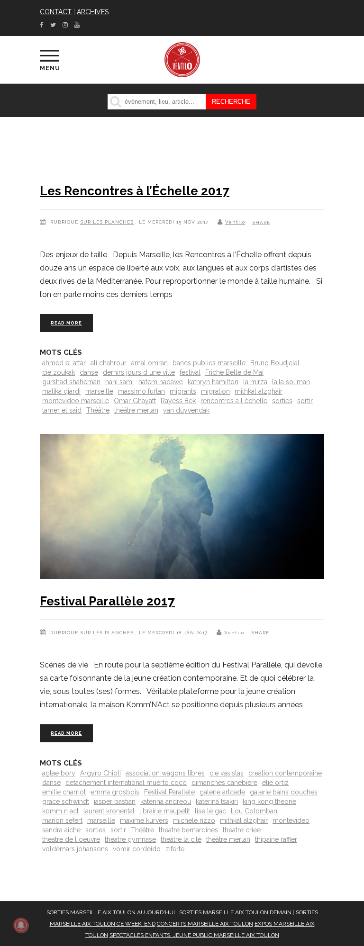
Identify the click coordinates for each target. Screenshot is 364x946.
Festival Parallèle (169, 792)
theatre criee (242, 830)
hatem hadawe (160, 382)
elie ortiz (275, 782)
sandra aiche (61, 830)
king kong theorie (269, 801)
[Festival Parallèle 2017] (182, 508)
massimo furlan (141, 391)
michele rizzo (194, 820)
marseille (99, 391)
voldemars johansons (75, 849)
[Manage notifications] (20, 925)
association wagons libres (165, 773)
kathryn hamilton (213, 382)
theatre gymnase (130, 839)
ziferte (174, 849)
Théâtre (97, 410)
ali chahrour (109, 363)
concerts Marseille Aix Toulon (205, 923)
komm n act (60, 811)
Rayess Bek (178, 401)
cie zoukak (58, 372)
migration (215, 391)
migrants (183, 391)
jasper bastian (115, 801)
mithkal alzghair (258, 391)
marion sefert (62, 820)
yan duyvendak (186, 410)
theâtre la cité (181, 839)
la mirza (255, 382)
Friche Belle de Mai (234, 372)
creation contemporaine (285, 773)
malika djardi (61, 391)
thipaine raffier (276, 839)
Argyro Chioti (100, 773)
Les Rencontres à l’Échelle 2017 (134, 191)
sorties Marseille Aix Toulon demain (235, 912)
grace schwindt (65, 801)
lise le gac (210, 811)
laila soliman (291, 382)
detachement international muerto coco (126, 782)
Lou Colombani (255, 811)
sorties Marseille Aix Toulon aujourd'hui (110, 912)
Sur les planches (107, 222)
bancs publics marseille (209, 363)
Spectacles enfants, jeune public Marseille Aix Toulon (194, 935)
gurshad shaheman (71, 382)
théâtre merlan (136, 410)
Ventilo (235, 222)
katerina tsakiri (217, 801)
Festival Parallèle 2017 (107, 601)
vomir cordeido (137, 849)
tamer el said (62, 410)
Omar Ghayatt (135, 401)
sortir (305, 401)
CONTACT (56, 12)
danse (89, 372)
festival (190, 372)
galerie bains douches (284, 792)
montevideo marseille (75, 401)
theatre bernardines (188, 830)
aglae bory (58, 773)
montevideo (291, 820)
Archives (93, 12)
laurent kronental (109, 811)
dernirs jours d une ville (139, 372)
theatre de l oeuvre (71, 839)
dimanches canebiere (224, 782)
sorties (282, 401)
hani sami (119, 382)
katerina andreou (165, 801)
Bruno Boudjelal (275, 363)
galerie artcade (222, 792)
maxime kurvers (144, 820)
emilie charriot (64, 792)
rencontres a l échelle (233, 401)
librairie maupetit (164, 811)
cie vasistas (226, 773)
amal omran (149, 363)
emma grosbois (115, 792)
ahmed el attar (64, 363)
